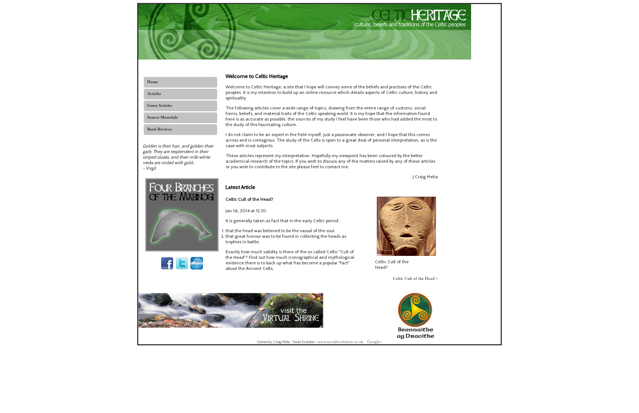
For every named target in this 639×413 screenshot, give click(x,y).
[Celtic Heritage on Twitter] (182, 268)
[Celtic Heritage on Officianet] (196, 268)
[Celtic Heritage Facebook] (167, 268)
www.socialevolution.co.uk (340, 341)
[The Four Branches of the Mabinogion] (182, 250)
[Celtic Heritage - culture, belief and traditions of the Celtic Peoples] (304, 58)
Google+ (374, 341)
